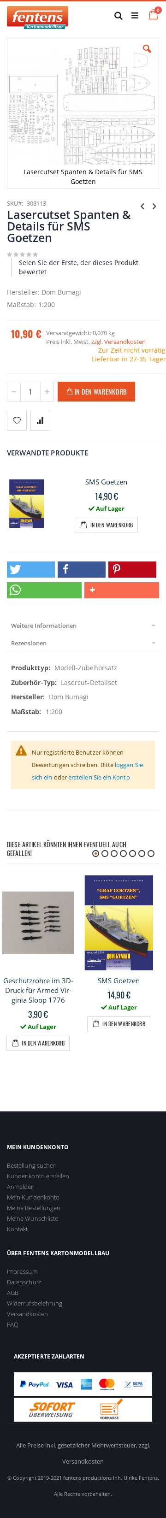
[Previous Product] (142, 205)
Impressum (22, 1271)
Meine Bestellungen (33, 1208)
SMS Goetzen (106, 481)
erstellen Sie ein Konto (99, 777)
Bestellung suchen (32, 1165)
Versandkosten (27, 1314)
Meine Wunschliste (32, 1218)
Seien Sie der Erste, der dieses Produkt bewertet (78, 267)
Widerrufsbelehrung (34, 1303)
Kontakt (17, 1229)
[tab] (83, 625)
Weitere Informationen (44, 625)
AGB (12, 1292)
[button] (147, 55)
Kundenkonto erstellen (38, 1176)
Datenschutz (24, 1282)
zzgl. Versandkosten (118, 341)
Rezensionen (29, 643)
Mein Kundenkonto (33, 1197)
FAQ (12, 1324)
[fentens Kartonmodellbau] (37, 15)
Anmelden (21, 1186)
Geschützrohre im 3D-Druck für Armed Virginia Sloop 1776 (38, 990)
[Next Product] (154, 205)
